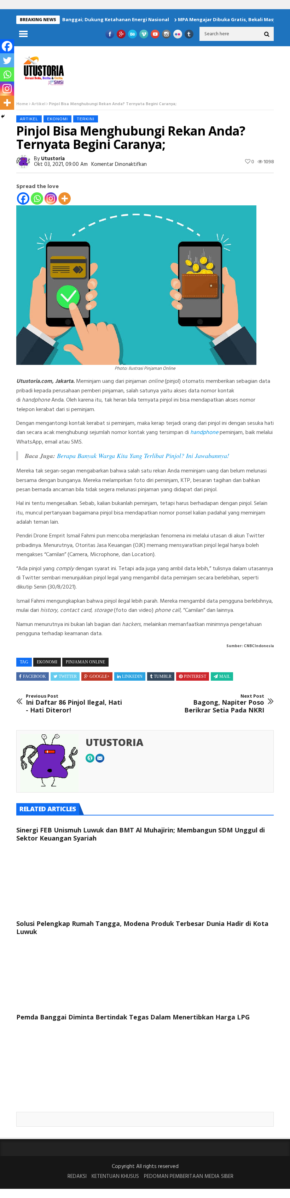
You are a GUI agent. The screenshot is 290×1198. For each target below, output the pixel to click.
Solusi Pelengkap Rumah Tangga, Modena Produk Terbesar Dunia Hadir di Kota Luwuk (142, 927)
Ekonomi (57, 119)
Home (22, 104)
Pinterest (195, 676)
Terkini (85, 119)
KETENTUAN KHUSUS (115, 1176)
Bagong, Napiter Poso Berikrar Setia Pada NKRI (224, 703)
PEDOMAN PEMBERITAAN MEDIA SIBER (188, 1176)
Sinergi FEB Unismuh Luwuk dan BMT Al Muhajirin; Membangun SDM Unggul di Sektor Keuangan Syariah (140, 834)
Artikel (38, 104)
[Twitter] (7, 60)
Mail (224, 676)
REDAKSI (77, 1176)
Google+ (99, 676)
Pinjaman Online (85, 662)
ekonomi (47, 662)
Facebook (34, 676)
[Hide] (3, 116)
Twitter (68, 676)
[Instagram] (51, 198)
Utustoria (53, 159)
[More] (64, 198)
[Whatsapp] (37, 198)
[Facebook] (23, 198)
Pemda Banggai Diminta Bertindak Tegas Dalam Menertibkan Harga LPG (133, 1017)
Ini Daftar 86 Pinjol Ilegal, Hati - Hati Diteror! (74, 703)
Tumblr (163, 676)
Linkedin (132, 676)
